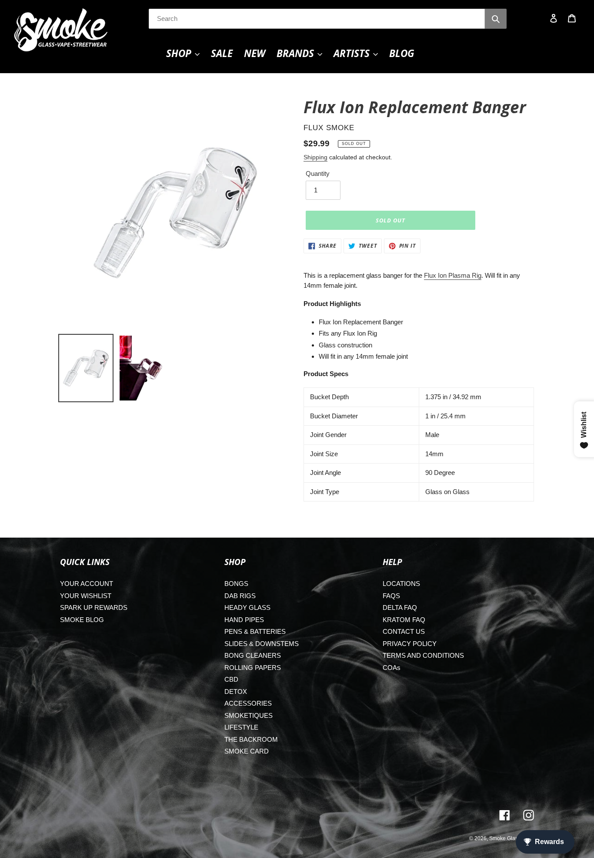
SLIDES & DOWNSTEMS (261, 643)
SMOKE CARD (246, 751)
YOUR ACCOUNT (86, 583)
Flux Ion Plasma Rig (452, 275)
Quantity (318, 173)
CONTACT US (404, 631)
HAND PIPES (244, 619)
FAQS (391, 595)
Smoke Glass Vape (511, 838)
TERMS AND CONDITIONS (423, 655)
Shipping (315, 157)
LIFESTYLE (241, 727)
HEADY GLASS (247, 607)
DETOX (235, 691)
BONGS (236, 583)
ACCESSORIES (248, 703)
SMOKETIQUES (248, 715)
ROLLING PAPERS (252, 667)
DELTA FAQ (400, 607)
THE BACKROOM (251, 739)
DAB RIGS (240, 595)
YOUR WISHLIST (85, 595)
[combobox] (317, 19)
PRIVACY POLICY (410, 643)
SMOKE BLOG (82, 619)
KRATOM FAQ (404, 619)
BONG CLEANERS (252, 655)
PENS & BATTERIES (255, 631)
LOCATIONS (401, 583)
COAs (391, 667)
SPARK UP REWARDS (93, 607)
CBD (231, 679)
